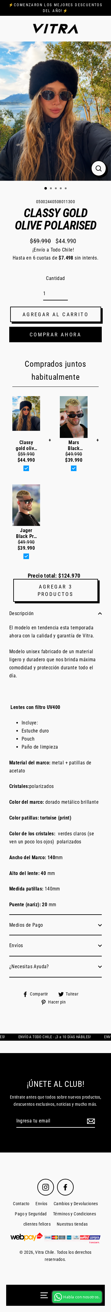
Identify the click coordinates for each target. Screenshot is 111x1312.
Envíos (16, 945)
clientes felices (37, 1224)
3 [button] (56, 188)
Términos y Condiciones (74, 1214)
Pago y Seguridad (31, 1214)
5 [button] (66, 188)
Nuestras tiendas (72, 1224)
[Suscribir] (90, 1121)
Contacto (21, 1203)
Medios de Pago (26, 925)
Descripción (21, 613)
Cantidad (55, 278)
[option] (55, 111)
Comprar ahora (55, 334)
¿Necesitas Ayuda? (29, 966)
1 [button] (45, 188)
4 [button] (61, 188)
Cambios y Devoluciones (76, 1203)
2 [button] (51, 188)
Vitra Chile (44, 1252)
